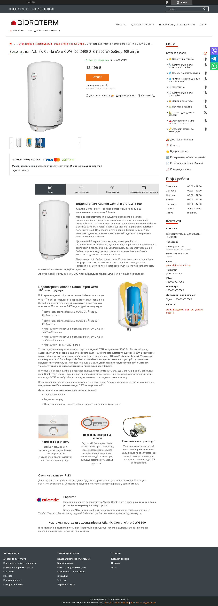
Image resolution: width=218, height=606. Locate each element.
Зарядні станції (66, 584)
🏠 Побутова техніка (180, 107)
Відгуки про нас (12, 580)
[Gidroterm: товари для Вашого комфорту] (34, 22)
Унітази (61, 580)
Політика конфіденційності (18, 567)
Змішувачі (62, 576)
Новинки (115, 563)
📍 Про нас (173, 145)
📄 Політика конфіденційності (184, 163)
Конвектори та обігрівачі (71, 571)
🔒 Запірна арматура (181, 101)
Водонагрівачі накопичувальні (35, 44)
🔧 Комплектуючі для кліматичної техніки (181, 66)
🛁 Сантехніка (177, 87)
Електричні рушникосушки (72, 567)
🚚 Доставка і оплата (179, 139)
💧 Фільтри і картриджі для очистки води (184, 80)
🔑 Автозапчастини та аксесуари (181, 130)
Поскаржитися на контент (116, 602)
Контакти (8, 571)
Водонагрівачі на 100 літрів (69, 44)
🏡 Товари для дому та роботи (182, 114)
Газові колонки (65, 563)
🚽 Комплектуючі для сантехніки (181, 94)
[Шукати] (204, 9)
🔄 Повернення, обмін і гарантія (185, 157)
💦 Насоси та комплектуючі (184, 73)
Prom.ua (125, 599)
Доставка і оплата (142, 24)
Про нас (7, 576)
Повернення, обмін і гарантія (177, 24)
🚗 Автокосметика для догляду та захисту (181, 122)
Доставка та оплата (14, 559)
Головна (120, 24)
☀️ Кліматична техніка (181, 59)
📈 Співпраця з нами (178, 169)
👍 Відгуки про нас (177, 151)
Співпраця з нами (13, 584)
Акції (113, 567)
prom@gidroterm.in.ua (178, 265)
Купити (97, 77)
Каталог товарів (176, 53)
